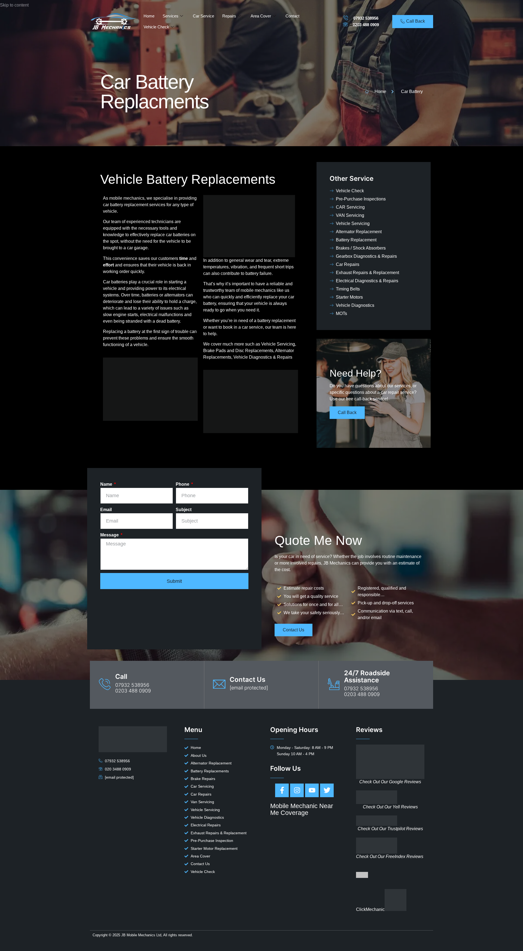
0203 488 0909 (366, 24)
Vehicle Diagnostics (252, 357)
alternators (174, 295)
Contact (292, 16)
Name (106, 484)
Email (106, 509)
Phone (183, 484)
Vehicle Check (156, 27)
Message (110, 535)
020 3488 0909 (118, 769)
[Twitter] (327, 790)
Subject (183, 509)
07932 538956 (365, 18)
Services (170, 16)
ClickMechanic (370, 909)
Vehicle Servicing (278, 344)
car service (252, 327)
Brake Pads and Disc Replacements (238, 350)
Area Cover (261, 16)
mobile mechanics (258, 290)
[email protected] (249, 688)
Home (149, 16)
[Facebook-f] (282, 790)
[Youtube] (312, 790)
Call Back (347, 412)
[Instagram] (297, 790)
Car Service (203, 16)
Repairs (229, 16)
